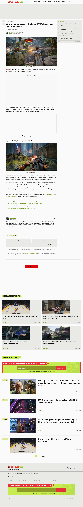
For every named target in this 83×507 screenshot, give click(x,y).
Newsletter (37, 1)
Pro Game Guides (12, 479)
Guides (11, 21)
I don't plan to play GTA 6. (66, 38)
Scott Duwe (11, 32)
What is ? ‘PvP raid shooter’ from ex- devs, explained (28, 201)
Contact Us (19, 473)
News (44, 1)
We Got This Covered (56, 479)
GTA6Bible (54, 480)
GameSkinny (10, 480)
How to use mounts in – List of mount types (22, 208)
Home (7, 21)
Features (57, 1)
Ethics (14, 473)
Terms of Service (44, 371)
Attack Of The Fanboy (32, 479)
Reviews (50, 1)
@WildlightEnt (50, 194)
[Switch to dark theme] (72, 2)
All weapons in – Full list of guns (19, 206)
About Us (10, 473)
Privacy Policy (52, 371)
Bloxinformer (48, 480)
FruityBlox (41, 480)
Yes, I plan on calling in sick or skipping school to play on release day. (69, 32)
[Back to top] (2, 288)
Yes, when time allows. (66, 35)
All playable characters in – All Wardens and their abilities (25, 203)
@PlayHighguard (11, 196)
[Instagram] (54, 218)
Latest (63, 1)
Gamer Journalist (66, 479)
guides (10, 235)
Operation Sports (18, 480)
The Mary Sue (26, 480)
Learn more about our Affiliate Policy (24, 251)
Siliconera (48, 479)
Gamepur (24, 479)
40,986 (43, 456)
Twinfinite (19, 479)
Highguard (14, 235)
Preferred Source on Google (30, 253)
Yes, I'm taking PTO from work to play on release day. (70, 28)
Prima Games (41, 479)
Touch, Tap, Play (34, 480)
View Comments (31, 267)
